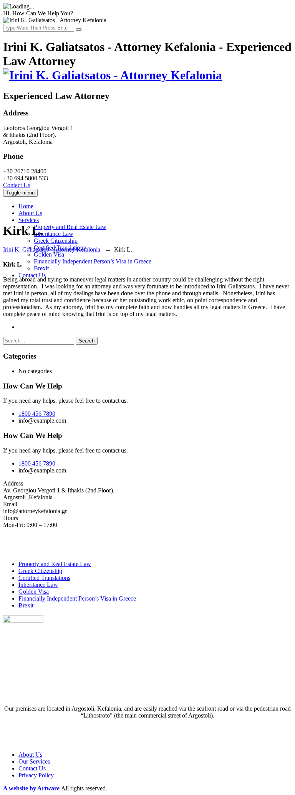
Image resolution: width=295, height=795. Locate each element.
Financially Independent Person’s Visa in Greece (92, 261)
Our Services (34, 761)
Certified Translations (44, 577)
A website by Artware (32, 788)
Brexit (41, 268)
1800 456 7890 (36, 413)
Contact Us (16, 185)
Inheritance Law (53, 233)
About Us (30, 213)
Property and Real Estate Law (70, 227)
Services (28, 220)
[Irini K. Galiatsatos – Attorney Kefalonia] (112, 75)
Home (25, 206)
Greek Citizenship (56, 240)
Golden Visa (49, 254)
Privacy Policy (36, 775)
